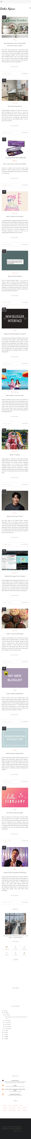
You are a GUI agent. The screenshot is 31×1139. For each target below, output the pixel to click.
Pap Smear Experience (15, 106)
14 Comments (24, 602)
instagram (24, 949)
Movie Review (15, 392)
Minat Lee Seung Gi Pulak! (15, 516)
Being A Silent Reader (15, 276)
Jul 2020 (7, 1014)
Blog (15, 39)
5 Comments (24, 185)
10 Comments (24, 363)
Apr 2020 (7, 1024)
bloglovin (7, 949)
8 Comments (24, 73)
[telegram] (5, 74)
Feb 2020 (7, 1026)
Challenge (15, 1105)
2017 (5, 1034)
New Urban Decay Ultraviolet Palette (14, 164)
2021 (5, 1010)
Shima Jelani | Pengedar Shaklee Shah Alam (15, 1090)
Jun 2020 (7, 1020)
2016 (5, 1036)
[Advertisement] (15, 1057)
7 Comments (24, 132)
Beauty (4, 1105)
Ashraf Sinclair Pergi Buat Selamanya (15, 872)
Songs (19, 1110)
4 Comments (24, 484)
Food (20, 1105)
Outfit (18, 1107)
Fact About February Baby (15, 812)
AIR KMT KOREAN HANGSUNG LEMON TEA (15, 1086)
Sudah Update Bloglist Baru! (15, 693)
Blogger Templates (16, 1128)
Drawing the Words (15, 1094)
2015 (5, 1038)
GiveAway (5, 1107)
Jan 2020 (7, 1028)
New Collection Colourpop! (15, 216)
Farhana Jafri (15, 1080)
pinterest (16, 949)
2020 (5, 1012)
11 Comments (24, 661)
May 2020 (7, 1022)
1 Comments (25, 423)
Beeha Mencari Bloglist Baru (15, 753)
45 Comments (24, 781)
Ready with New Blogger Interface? (15, 334)
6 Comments (24, 302)
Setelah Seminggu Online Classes (15, 576)
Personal (14, 103)
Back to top (17, 1130)
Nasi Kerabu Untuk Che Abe (15, 395)
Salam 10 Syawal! (15, 454)
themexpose (17, 1126)
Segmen (15, 750)
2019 (5, 1030)
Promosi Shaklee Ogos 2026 (15, 1091)
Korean (15, 513)
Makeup (15, 160)
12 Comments (24, 544)
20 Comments (24, 721)
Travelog (24, 1110)
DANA (15, 1085)
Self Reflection (12, 1110)
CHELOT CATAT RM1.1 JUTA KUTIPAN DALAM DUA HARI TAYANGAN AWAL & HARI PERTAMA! (15, 1082)
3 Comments (24, 902)
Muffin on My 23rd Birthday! (14, 633)
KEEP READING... (15, 66)
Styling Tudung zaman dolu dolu (15, 1095)
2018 (5, 1032)
